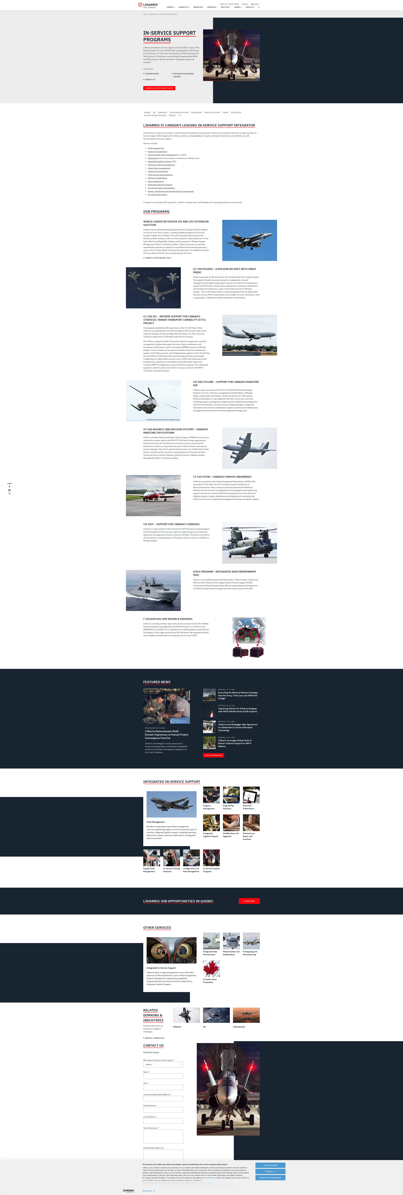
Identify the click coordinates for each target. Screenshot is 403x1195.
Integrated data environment (160, 185)
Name (146, 1072)
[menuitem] (245, 4)
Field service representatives (160, 175)
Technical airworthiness (158, 171)
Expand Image (257, 78)
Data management (156, 181)
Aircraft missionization (157, 194)
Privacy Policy (207, 1183)
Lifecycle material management (161, 165)
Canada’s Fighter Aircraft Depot (159, 88)
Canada (225, 112)
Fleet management (156, 148)
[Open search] (259, 7)
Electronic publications (157, 178)
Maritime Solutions (212, 112)
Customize (269, 1171)
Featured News (152, 74)
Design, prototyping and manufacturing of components (171, 191)
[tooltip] (162, 1148)
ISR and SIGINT (196, 112)
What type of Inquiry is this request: (158, 1060)
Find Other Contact (151, 1052)
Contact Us (150, 79)
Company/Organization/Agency (156, 1094)
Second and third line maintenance (162, 155)
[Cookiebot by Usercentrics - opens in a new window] (128, 1190)
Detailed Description (152, 1148)
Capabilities (152, 14)
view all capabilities (155, 1038)
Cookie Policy (210, 1178)
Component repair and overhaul (161, 188)
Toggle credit (258, 354)
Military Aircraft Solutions (155, 115)
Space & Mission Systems (179, 112)
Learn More (249, 901)
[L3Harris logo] (148, 5)
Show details (147, 1191)
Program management (157, 151)
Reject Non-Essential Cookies (270, 1178)
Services (172, 115)
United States (236, 112)
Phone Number (149, 1105)
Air (154, 112)
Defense (147, 112)
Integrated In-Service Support (183, 75)
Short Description (150, 1128)
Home (145, 14)
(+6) (179, 115)
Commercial (162, 112)
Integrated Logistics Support (160, 161)
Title (145, 1083)
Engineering (153, 158)
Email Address (149, 1117)
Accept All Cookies (270, 1165)
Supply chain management (159, 168)
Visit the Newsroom (213, 755)
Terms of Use (237, 1185)
